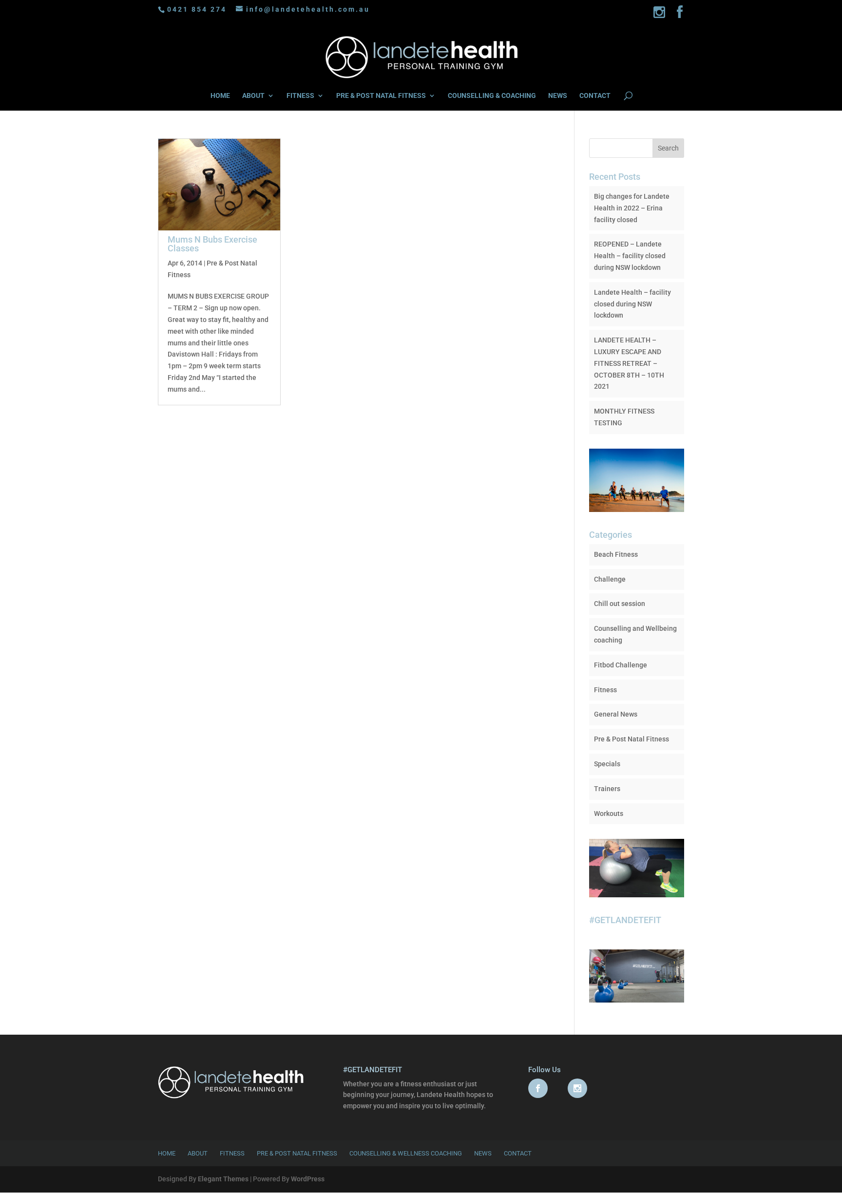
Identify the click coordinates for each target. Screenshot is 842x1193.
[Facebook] (680, 15)
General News (615, 714)
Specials (607, 764)
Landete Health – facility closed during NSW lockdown (632, 304)
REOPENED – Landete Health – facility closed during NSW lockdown (630, 255)
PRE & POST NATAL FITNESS (381, 95)
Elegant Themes (223, 1179)
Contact (518, 1153)
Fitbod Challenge (620, 665)
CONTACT (595, 95)
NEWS (557, 95)
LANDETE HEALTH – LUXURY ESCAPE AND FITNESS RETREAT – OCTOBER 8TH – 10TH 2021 (629, 363)
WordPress (308, 1179)
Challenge (610, 579)
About (198, 1153)
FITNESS (300, 95)
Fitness (605, 690)
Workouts (608, 813)
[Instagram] (660, 15)
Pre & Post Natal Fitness (631, 739)
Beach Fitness (616, 554)
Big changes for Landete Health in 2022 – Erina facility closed (632, 208)
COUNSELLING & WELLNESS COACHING (405, 1153)
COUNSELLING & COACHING (492, 95)
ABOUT (253, 95)
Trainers (607, 789)
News (483, 1153)
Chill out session (619, 603)
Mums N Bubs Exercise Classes (212, 243)
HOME (220, 95)
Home (166, 1153)
